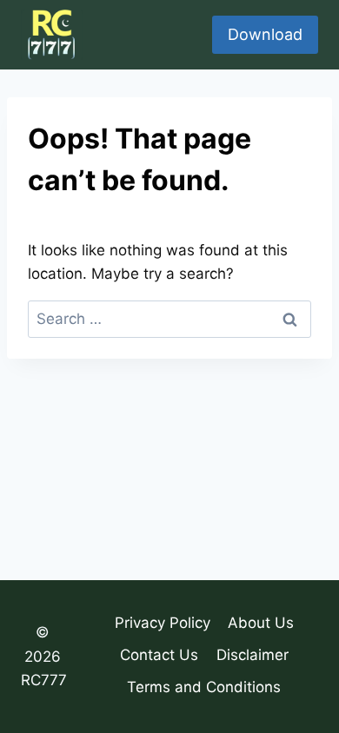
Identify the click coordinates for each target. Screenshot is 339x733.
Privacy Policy (162, 622)
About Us (261, 622)
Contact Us (159, 655)
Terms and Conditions (204, 687)
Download (265, 34)
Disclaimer (252, 655)
